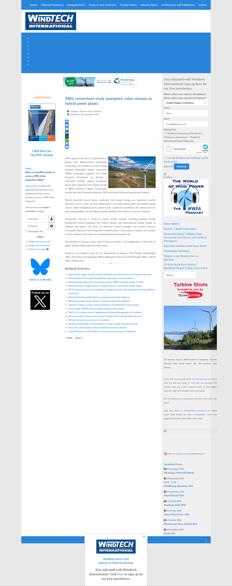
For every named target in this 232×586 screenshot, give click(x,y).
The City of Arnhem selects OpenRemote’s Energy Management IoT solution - (105, 312)
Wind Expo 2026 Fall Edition (179, 472)
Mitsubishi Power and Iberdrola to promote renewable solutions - (99, 297)
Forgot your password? (39, 241)
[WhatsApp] (110, 140)
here (120, 574)
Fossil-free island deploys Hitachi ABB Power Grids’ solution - (98, 327)
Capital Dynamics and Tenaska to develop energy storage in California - (102, 331)
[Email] (110, 129)
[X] (110, 136)
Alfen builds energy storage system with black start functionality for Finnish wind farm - (110, 274)
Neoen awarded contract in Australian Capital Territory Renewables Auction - (105, 316)
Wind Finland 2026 (174, 495)
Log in (40, 236)
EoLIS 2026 (169, 533)
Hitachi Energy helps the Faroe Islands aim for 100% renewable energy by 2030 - (106, 282)
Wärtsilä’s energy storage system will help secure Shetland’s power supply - (104, 304)
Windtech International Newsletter (184, 133)
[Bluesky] (110, 125)
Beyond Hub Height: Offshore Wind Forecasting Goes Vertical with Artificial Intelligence (185, 237)
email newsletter (201, 379)
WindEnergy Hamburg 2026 (178, 486)
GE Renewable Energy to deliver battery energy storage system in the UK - (103, 323)
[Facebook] (110, 121)
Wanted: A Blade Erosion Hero (180, 228)
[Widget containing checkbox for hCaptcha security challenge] (186, 149)
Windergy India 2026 (175, 505)
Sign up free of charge (35, 186)
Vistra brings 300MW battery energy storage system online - (96, 308)
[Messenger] (110, 147)
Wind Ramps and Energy (177, 250)
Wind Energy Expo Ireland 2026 (180, 523)
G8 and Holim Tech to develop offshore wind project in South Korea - (101, 278)
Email (166, 118)
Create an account (37, 249)
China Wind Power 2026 (176, 514)
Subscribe (168, 166)
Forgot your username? (39, 245)
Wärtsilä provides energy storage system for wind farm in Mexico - (99, 301)
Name (167, 107)
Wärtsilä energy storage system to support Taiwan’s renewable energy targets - (105, 285)
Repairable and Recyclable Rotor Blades (185, 245)
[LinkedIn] (110, 132)
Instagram (179, 454)
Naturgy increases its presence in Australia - (89, 320)
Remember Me (36, 231)
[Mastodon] (110, 143)
